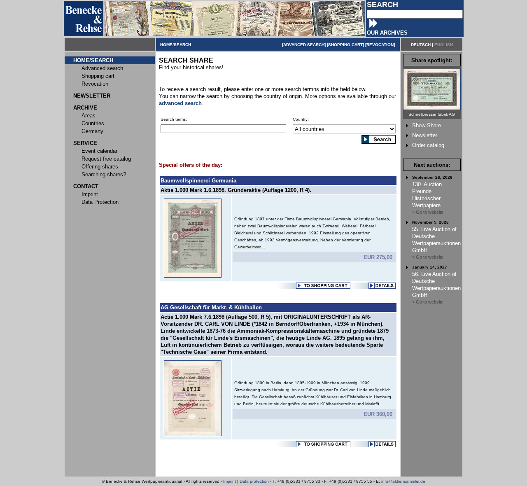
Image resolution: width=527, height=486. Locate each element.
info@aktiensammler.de (403, 481)
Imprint (229, 481)
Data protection (254, 481)
